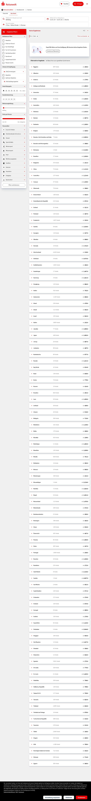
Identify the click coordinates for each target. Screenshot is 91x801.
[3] (9, 90)
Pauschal (5, 13)
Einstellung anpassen (52, 797)
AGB (17, 792)
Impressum (21, 792)
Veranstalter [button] (5, 126)
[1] (3, 90)
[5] (14, 90)
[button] (13, 36)
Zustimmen (81, 797)
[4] (11, 90)
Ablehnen (68, 797)
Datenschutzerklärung (9, 792)
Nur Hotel (13, 13)
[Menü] (87, 3)
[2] (6, 90)
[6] (17, 90)
